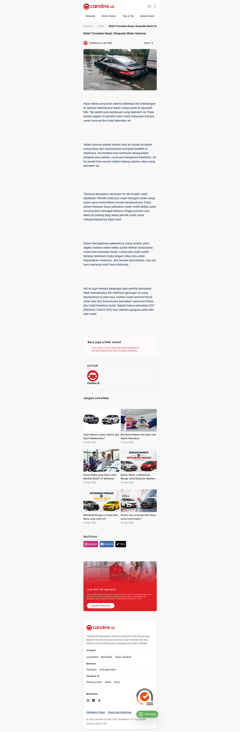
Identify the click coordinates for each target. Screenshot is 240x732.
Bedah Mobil (147, 16)
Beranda (90, 16)
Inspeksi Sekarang (100, 605)
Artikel (100, 26)
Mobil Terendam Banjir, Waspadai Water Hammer (136, 26)
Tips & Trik (128, 16)
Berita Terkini (109, 16)
